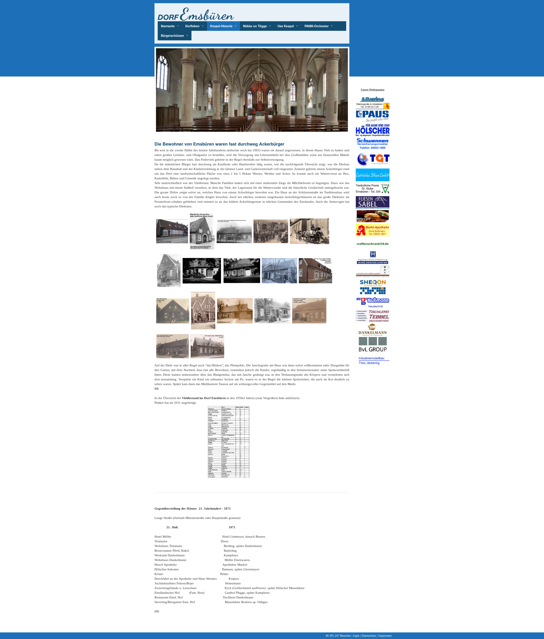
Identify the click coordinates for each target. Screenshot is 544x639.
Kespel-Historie (221, 26)
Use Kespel (286, 26)
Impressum (385, 635)
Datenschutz (369, 635)
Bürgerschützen (172, 35)
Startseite (168, 26)
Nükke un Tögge (255, 26)
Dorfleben (192, 26)
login (356, 635)
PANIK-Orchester (317, 26)
